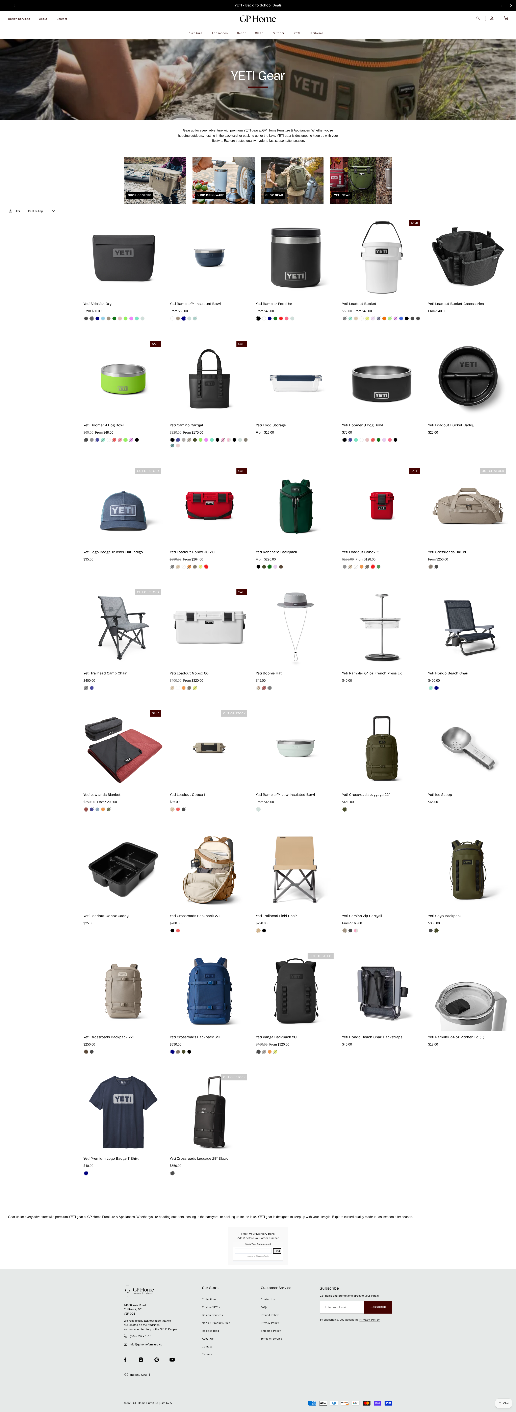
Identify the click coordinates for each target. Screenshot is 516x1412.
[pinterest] (156, 1359)
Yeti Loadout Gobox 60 (189, 673)
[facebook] (125, 1359)
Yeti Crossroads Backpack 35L (195, 1037)
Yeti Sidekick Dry (97, 304)
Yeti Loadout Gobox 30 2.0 (192, 552)
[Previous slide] (14, 5)
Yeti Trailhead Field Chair (276, 916)
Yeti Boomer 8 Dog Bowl (362, 425)
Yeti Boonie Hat (269, 673)
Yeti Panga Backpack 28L (277, 1037)
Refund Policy (270, 1315)
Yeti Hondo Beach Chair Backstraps (372, 1037)
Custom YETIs (211, 1307)
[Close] (511, 5)
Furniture (195, 33)
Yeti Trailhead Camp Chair (105, 673)
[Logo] (258, 19)
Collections (209, 1299)
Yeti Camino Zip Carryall (362, 916)
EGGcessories (274, 5)
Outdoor (279, 33)
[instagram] (140, 1359)
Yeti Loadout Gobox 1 (187, 794)
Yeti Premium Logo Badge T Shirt (111, 1158)
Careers (207, 1354)
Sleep (259, 33)
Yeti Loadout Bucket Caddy (451, 425)
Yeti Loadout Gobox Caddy (106, 916)
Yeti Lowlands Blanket (102, 794)
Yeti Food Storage (271, 425)
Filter (16, 211)
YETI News (342, 195)
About (43, 19)
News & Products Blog (216, 1323)
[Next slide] (501, 5)
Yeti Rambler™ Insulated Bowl (195, 304)
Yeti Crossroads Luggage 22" (366, 794)
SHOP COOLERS (139, 195)
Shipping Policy (271, 1331)
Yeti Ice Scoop (440, 794)
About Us (208, 1338)
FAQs (264, 1307)
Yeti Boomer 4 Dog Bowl (103, 425)
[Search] (478, 18)
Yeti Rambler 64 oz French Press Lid (372, 673)
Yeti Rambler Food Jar (274, 304)
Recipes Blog (210, 1331)
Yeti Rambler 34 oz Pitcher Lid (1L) (456, 1037)
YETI (297, 33)
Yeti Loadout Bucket (359, 304)
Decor (241, 33)
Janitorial (316, 33)
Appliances (220, 33)
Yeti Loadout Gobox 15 (361, 552)
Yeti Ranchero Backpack (276, 552)
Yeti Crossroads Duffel (447, 552)
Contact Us (268, 1299)
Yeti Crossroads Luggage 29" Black (199, 1158)
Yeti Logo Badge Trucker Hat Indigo (113, 552)
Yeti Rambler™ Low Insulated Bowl (285, 794)
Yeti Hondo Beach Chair (448, 673)
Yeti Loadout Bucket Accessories (456, 304)
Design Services (19, 19)
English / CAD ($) (140, 1374)
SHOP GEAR (274, 195)
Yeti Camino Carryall (187, 425)
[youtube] (172, 1359)
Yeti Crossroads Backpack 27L (195, 916)
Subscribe (378, 1307)
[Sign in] (492, 18)
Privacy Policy (270, 1323)
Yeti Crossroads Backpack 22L (108, 1037)
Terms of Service (271, 1338)
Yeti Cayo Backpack (445, 916)
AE (172, 1403)
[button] (506, 18)
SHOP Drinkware (210, 195)
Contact (62, 19)
